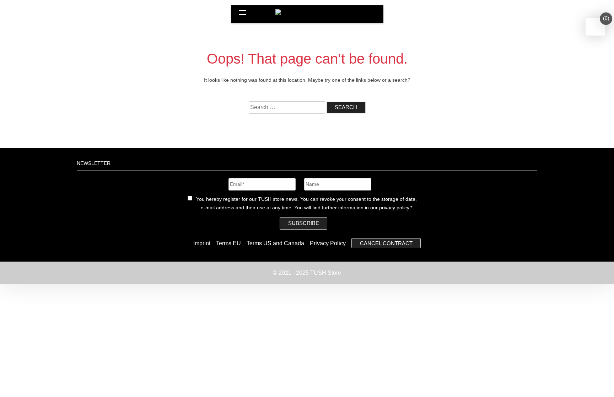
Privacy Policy (328, 243)
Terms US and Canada (275, 243)
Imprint (201, 243)
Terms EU (228, 243)
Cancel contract (386, 243)
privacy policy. (394, 207)
